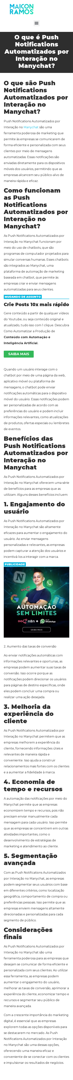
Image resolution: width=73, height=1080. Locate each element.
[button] (37, 23)
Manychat (31, 127)
